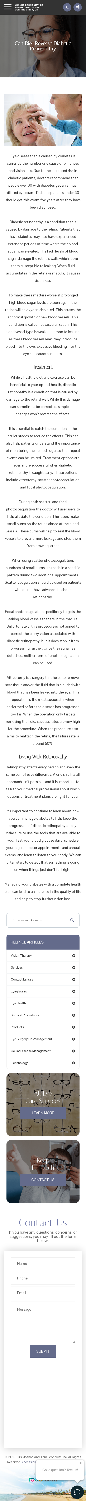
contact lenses (22, 979)
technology (19, 1063)
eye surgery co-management (31, 1039)
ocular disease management (31, 1051)
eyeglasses (19, 991)
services (17, 967)
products (17, 1027)
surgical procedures (25, 1015)
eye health (18, 1003)
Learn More (43, 1112)
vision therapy (21, 955)
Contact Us (42, 1179)
